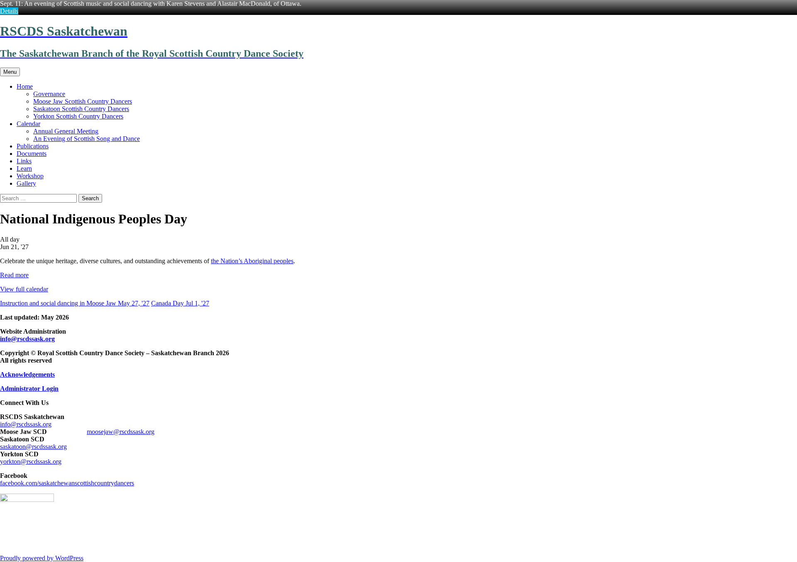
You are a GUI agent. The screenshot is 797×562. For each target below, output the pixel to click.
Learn (24, 168)
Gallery (26, 183)
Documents (31, 153)
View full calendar (24, 289)
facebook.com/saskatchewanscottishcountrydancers (67, 483)
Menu (10, 72)
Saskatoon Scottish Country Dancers (81, 108)
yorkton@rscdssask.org (30, 461)
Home (25, 86)
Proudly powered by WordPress (41, 558)
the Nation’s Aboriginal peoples (252, 260)
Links (24, 161)
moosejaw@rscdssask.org (120, 431)
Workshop (30, 175)
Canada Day (180, 303)
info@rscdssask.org (27, 338)
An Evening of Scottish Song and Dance (86, 138)
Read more (14, 275)
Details (9, 11)
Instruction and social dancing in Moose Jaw (74, 303)
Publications (33, 146)
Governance (49, 93)
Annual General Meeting (65, 131)
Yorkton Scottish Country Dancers (78, 116)
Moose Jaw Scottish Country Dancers (82, 101)
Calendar (28, 123)
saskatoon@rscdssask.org (33, 446)
